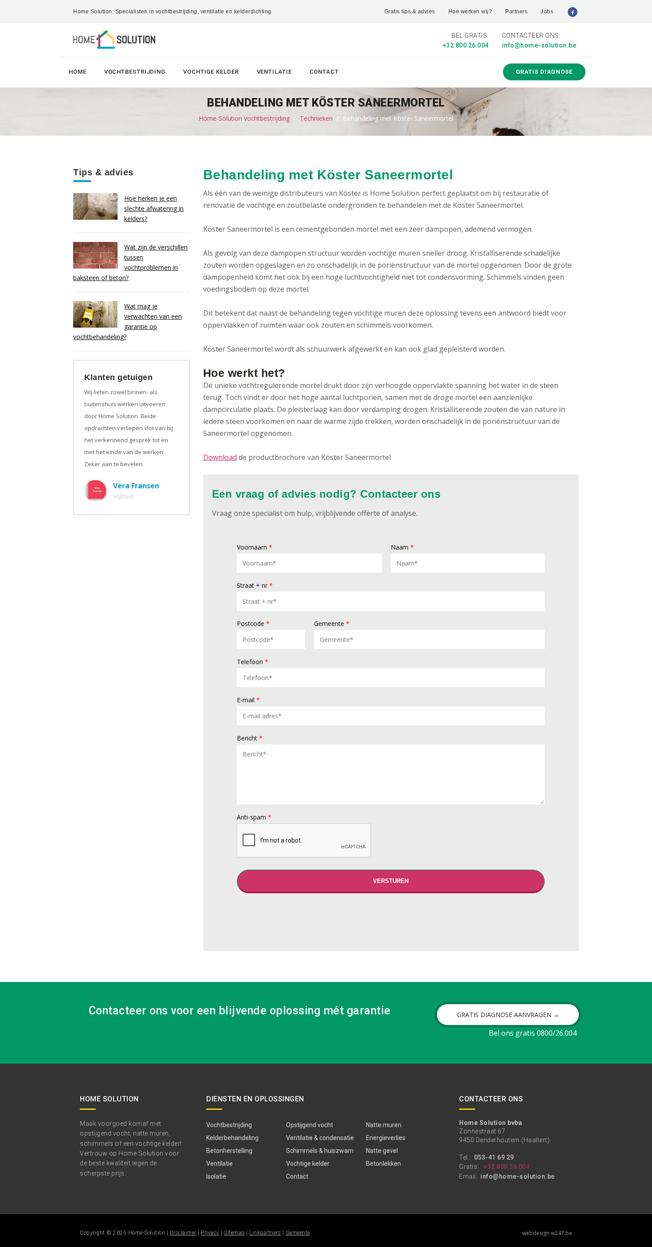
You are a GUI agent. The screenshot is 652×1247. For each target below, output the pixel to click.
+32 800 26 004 (466, 45)
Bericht (250, 738)
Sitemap (234, 1233)
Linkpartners (265, 1233)
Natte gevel (382, 1150)
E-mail (248, 700)
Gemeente (332, 624)
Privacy (210, 1233)
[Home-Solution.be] (114, 41)
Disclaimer (183, 1233)
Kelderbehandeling (232, 1137)
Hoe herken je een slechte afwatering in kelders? (154, 208)
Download (220, 457)
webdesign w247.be (547, 1233)
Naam (402, 547)
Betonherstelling (229, 1150)
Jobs (547, 11)
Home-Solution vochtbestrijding (244, 118)
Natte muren (383, 1124)
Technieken (316, 118)
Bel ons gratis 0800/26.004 (533, 1033)
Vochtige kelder (211, 71)
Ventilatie (274, 71)
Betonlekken (383, 1163)
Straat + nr (255, 586)
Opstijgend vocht (309, 1124)
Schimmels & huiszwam (319, 1150)
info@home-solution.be (539, 45)
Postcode (253, 624)
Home (77, 71)
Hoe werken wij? (470, 11)
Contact (324, 71)
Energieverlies (385, 1137)
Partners (516, 11)
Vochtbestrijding (134, 71)
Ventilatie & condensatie (320, 1137)
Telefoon (252, 662)
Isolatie (216, 1176)
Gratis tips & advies (410, 11)
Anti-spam (254, 817)
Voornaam (254, 547)
